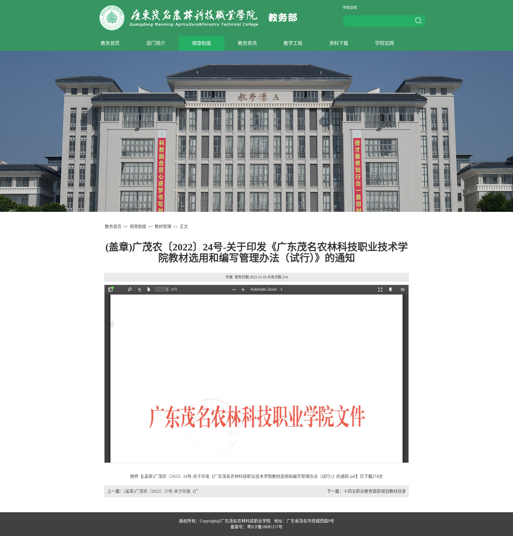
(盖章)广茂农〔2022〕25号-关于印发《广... (163, 491)
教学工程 (293, 43)
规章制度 (201, 43)
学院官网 (350, 8)
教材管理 (163, 226)
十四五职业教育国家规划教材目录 (374, 491)
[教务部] (202, 17)
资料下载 (338, 43)
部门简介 (155, 43)
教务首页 (110, 43)
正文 (184, 226)
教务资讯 (247, 43)
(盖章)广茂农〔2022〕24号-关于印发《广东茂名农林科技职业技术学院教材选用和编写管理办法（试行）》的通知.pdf (249, 476)
